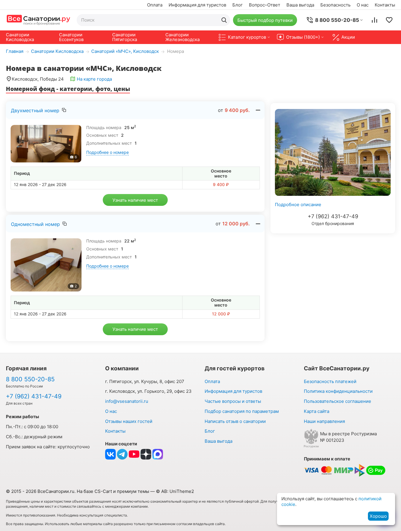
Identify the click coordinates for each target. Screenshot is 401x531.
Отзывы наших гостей (128, 421)
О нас (363, 5)
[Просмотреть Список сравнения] (374, 20)
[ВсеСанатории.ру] (38, 20)
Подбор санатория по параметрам (242, 411)
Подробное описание (298, 204)
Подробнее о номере (107, 152)
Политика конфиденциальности (338, 391)
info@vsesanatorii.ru (126, 401)
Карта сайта (316, 411)
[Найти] (224, 20)
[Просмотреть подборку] (389, 20)
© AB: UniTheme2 (175, 491)
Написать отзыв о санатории (235, 421)
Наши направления (324, 421)
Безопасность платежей (330, 381)
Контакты (385, 5)
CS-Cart (103, 491)
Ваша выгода (300, 5)
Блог (237, 5)
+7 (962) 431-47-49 (333, 216)
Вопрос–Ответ (264, 5)
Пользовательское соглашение (337, 401)
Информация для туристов (197, 5)
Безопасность (335, 5)
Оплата (154, 5)
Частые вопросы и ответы (233, 401)
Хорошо (378, 516)
